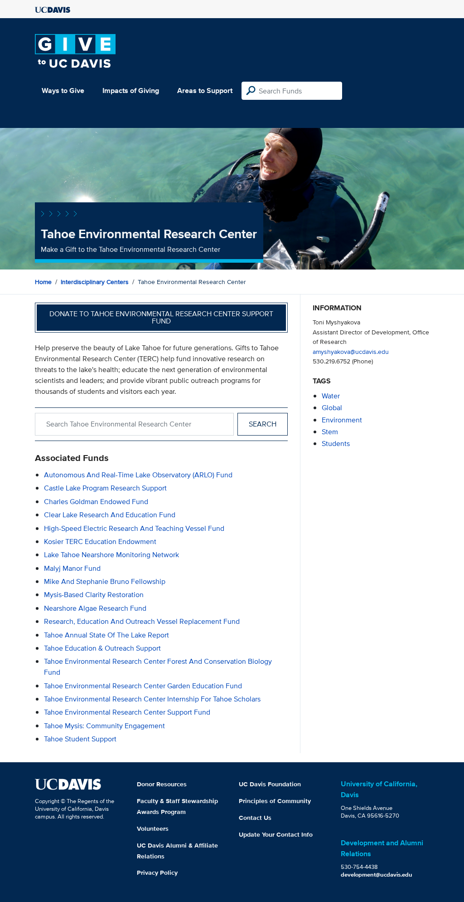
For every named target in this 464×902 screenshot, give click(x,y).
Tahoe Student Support (80, 739)
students (336, 443)
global (332, 407)
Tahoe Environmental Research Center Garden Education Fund (143, 686)
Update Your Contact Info (276, 834)
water (331, 396)
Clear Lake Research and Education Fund (109, 515)
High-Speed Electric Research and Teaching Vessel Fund (134, 528)
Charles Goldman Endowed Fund (96, 501)
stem (330, 431)
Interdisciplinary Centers (95, 281)
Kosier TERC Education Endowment (100, 541)
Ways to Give (63, 90)
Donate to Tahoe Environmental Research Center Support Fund (161, 317)
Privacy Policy (157, 872)
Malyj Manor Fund (72, 568)
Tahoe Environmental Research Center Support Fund (127, 712)
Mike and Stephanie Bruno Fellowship (104, 581)
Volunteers (153, 828)
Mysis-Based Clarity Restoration (94, 594)
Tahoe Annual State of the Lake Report (106, 635)
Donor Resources (162, 784)
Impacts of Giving (130, 90)
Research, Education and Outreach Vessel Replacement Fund (142, 621)
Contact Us (255, 817)
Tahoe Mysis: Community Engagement (104, 726)
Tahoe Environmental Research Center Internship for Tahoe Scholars (152, 699)
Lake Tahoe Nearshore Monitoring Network (111, 554)
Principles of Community (275, 800)
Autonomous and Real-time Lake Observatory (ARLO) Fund (138, 475)
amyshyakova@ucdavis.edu (351, 351)
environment (342, 420)
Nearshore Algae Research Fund (95, 608)
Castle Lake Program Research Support (105, 488)
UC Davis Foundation (270, 784)
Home (43, 281)
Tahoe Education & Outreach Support (102, 648)
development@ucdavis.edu (376, 874)
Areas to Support (204, 90)
